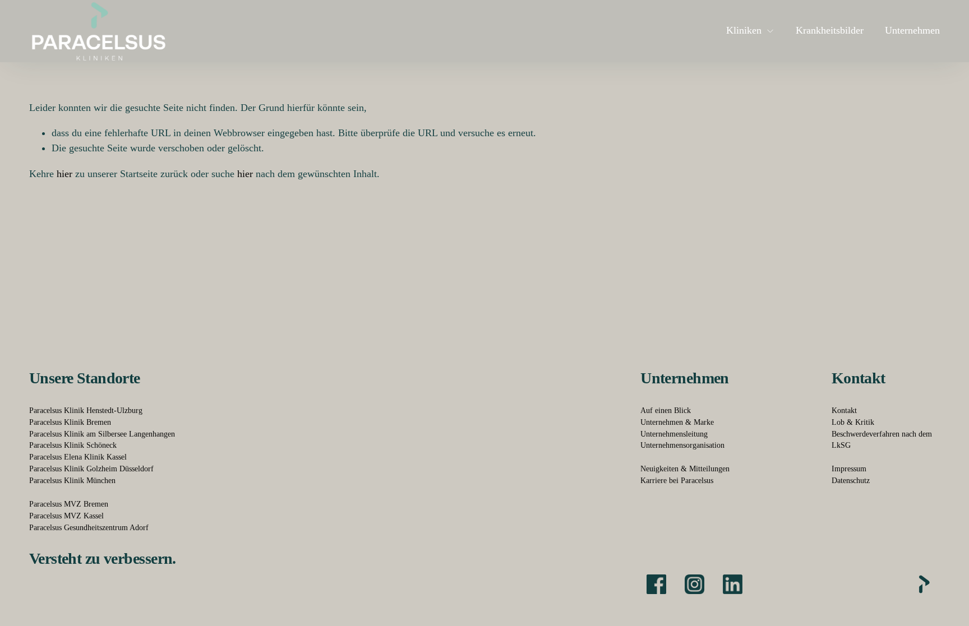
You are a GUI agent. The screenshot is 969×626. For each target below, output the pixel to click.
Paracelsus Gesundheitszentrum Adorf (89, 527)
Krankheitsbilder (830, 30)
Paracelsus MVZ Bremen (68, 504)
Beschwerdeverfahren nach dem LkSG (882, 440)
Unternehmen (912, 30)
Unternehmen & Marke (677, 422)
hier (64, 173)
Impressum (849, 469)
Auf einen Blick (665, 410)
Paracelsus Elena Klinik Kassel (78, 457)
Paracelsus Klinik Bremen (70, 422)
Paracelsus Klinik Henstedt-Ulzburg (85, 410)
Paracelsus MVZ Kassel (66, 516)
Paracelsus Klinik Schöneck (73, 445)
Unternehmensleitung (674, 434)
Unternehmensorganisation (682, 445)
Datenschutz (851, 480)
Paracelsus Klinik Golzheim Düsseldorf (91, 469)
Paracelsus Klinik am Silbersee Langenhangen (102, 434)
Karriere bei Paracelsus (676, 480)
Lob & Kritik (853, 422)
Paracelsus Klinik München (72, 480)
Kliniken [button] (744, 30)
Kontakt (844, 410)
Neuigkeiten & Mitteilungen (685, 469)
